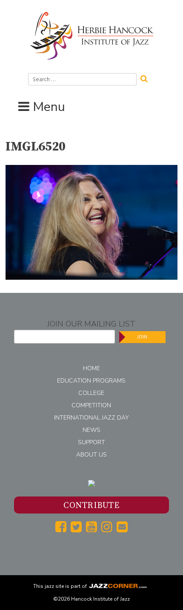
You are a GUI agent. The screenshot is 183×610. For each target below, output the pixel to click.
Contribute (91, 505)
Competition (91, 405)
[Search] (146, 77)
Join (142, 337)
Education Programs (91, 381)
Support (91, 442)
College (91, 393)
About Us (91, 455)
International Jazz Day (91, 418)
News (91, 430)
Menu (49, 107)
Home (91, 368)
